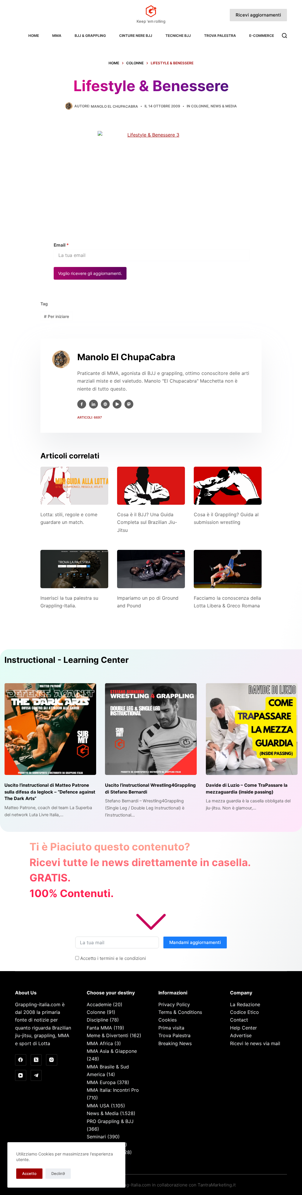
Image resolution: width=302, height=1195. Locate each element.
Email (61, 245)
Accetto (29, 1173)
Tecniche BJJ (178, 35)
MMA (56, 35)
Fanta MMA (99, 1028)
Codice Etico (244, 1012)
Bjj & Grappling (90, 35)
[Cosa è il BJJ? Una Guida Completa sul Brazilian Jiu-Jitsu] (151, 486)
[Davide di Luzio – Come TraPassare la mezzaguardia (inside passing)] (252, 729)
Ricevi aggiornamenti (258, 15)
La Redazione (245, 1004)
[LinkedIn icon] (93, 404)
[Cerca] (284, 35)
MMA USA (98, 1106)
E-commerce (261, 35)
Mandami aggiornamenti (195, 942)
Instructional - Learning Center (66, 660)
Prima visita (171, 1028)
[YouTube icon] (117, 404)
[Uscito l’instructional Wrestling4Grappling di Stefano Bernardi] (151, 729)
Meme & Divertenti (107, 1035)
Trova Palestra (220, 35)
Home (33, 35)
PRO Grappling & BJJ (110, 1121)
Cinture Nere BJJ (135, 35)
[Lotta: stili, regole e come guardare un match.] (74, 486)
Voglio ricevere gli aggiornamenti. (90, 273)
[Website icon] (105, 404)
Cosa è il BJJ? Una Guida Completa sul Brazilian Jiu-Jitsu (147, 522)
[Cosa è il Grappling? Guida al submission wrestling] (228, 486)
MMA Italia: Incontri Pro (113, 1090)
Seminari (96, 1137)
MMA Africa (100, 1043)
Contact (239, 1020)
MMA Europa (101, 1082)
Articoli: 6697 (89, 417)
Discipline (97, 1020)
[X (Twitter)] (36, 1059)
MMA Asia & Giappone (112, 1051)
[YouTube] (20, 1075)
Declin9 (58, 1173)
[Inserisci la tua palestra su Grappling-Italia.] (74, 569)
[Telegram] (36, 1075)
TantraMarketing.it (217, 1185)
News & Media (224, 106)
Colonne (200, 106)
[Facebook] (20, 1059)
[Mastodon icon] (128, 404)
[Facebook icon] (81, 404)
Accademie (99, 1004)
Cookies (167, 1020)
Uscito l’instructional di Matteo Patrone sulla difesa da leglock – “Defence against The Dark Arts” (49, 791)
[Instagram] (51, 1059)
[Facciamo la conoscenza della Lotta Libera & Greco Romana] (228, 569)
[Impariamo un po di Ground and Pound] (151, 569)
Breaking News (175, 1043)
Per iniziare (56, 316)
